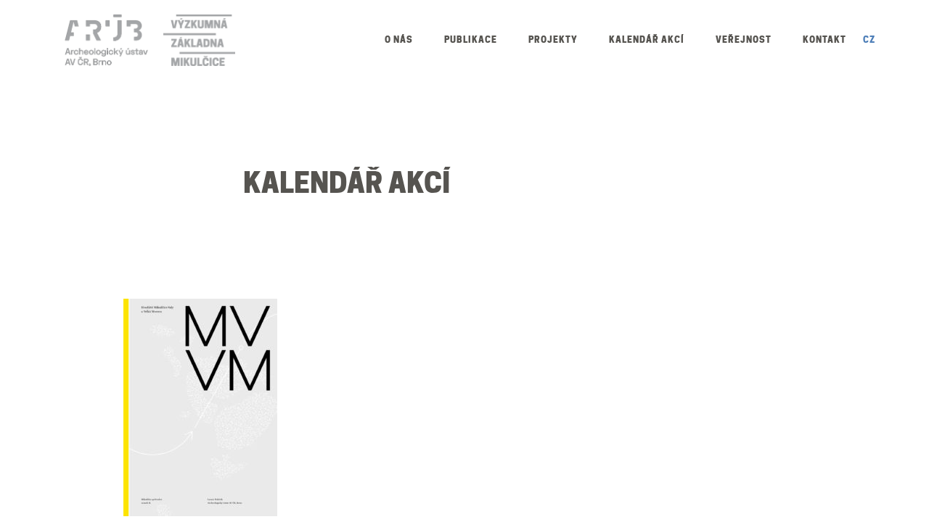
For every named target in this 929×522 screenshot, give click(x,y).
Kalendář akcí (646, 39)
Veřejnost (744, 39)
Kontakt (824, 39)
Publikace (470, 39)
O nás (399, 39)
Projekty (553, 39)
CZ (869, 39)
